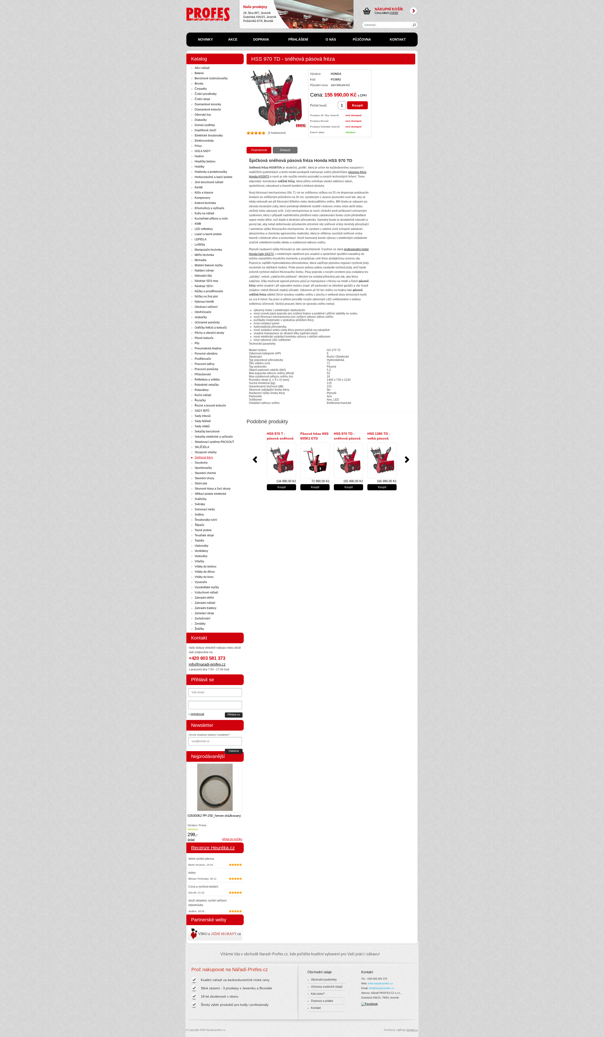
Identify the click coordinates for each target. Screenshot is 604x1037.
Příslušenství (203, 374)
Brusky (199, 83)
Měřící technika (204, 255)
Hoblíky (199, 166)
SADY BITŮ (202, 410)
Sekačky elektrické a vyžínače (214, 436)
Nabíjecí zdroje (204, 270)
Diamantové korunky (208, 104)
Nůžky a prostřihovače (209, 291)
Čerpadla (201, 88)
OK (414, 24)
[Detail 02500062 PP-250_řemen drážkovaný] (215, 788)
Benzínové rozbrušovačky (211, 78)
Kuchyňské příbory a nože (211, 218)
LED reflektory (204, 229)
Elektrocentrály (204, 140)
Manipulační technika (208, 249)
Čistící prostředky (206, 94)
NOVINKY (205, 39)
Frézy (198, 146)
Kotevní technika (205, 203)
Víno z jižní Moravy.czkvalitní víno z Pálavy (201, 933)
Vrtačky (199, 561)
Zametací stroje (204, 613)
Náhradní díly (203, 275)
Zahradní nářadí (205, 603)
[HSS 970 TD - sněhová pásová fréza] (276, 126)
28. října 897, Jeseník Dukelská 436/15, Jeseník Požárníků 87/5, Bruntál (259, 14)
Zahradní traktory (205, 608)
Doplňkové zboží (205, 130)
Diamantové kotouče (208, 109)
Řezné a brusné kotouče (210, 405)
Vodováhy (201, 556)
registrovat (197, 714)
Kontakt (316, 1008)
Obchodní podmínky (324, 979)
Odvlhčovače (203, 312)
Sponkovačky (203, 468)
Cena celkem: (389, 11)
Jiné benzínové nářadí (209, 182)
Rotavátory (202, 390)
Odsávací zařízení (206, 307)
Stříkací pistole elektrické (210, 493)
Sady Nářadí (203, 421)
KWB (198, 223)
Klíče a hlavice (204, 192)
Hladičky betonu (205, 161)
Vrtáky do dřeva (205, 571)
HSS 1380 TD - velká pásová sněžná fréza (378, 438)
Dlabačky (201, 120)
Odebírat (234, 750)
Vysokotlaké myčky (207, 587)
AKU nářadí (202, 68)
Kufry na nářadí (204, 213)
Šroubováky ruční (206, 519)
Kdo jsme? (318, 993)
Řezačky (200, 400)
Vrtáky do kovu (204, 577)
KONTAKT (398, 39)
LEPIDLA (200, 239)
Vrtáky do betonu (205, 566)
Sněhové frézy (204, 457)
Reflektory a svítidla (207, 379)
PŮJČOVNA (362, 39)
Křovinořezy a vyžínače (209, 208)
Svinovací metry (205, 509)
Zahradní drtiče (204, 597)
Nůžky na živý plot (206, 296)
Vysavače (201, 582)
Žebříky (199, 629)
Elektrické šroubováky (209, 135)
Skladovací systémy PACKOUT (214, 442)
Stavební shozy (204, 478)
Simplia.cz (412, 1030)
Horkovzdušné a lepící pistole (213, 177)
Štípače (199, 525)
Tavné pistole (203, 530)
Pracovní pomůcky (206, 369)
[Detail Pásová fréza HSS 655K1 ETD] (315, 460)
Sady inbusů (203, 416)
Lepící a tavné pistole (208, 234)
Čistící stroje (202, 99)
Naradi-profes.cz (197, 9)
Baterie (199, 73)
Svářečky (200, 499)
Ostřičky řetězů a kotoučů (211, 327)
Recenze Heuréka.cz (213, 847)
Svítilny (199, 514)
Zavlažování (202, 618)
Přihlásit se (233, 714)
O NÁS (331, 39)
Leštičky (200, 244)
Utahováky (201, 545)
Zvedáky (200, 623)
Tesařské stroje (204, 535)
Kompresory (202, 197)
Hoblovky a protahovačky (211, 172)
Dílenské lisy (203, 114)
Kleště (199, 187)
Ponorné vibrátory (206, 353)
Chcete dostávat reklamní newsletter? (209, 734)
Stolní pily (201, 483)
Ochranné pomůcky (207, 322)
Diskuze (285, 150)
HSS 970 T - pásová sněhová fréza (280, 438)
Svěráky (200, 504)
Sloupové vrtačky (206, 452)
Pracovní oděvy (204, 364)
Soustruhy (201, 462)
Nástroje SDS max (206, 281)
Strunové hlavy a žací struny (213, 488)
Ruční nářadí (203, 395)
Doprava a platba (322, 1001)
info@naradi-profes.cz (207, 664)
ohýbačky (201, 317)
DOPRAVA (261, 39)
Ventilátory (201, 551)
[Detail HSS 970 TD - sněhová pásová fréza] (348, 460)
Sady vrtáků (202, 426)
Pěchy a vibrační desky (209, 332)
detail (191, 839)
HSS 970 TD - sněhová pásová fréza (347, 438)
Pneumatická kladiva (208, 348)
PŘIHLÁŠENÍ (298, 39)
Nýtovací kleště (204, 301)
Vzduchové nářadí (206, 592)
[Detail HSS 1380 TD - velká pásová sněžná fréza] (382, 460)
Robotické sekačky (207, 384)
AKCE (232, 39)
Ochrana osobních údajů (327, 986)
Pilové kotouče (204, 338)
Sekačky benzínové (207, 431)
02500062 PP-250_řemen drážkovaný (214, 815)
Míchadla (200, 260)
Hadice (199, 156)
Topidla (199, 540)
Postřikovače (203, 358)
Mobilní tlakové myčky (209, 265)
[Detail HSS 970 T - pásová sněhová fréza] (281, 460)
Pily (197, 343)
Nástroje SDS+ (204, 286)
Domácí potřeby (205, 125)
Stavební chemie (205, 473)
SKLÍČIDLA (202, 447)
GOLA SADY (203, 151)
